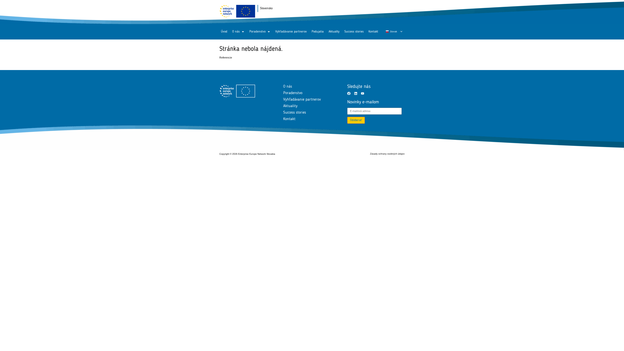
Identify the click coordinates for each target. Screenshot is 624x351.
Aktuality (334, 31)
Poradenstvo (257, 31)
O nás (236, 31)
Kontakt (373, 31)
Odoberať (356, 120)
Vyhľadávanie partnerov (291, 31)
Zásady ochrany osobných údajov (387, 153)
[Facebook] (349, 93)
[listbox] (394, 31)
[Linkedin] (355, 93)
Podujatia (318, 31)
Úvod (224, 31)
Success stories (354, 31)
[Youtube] (362, 93)
